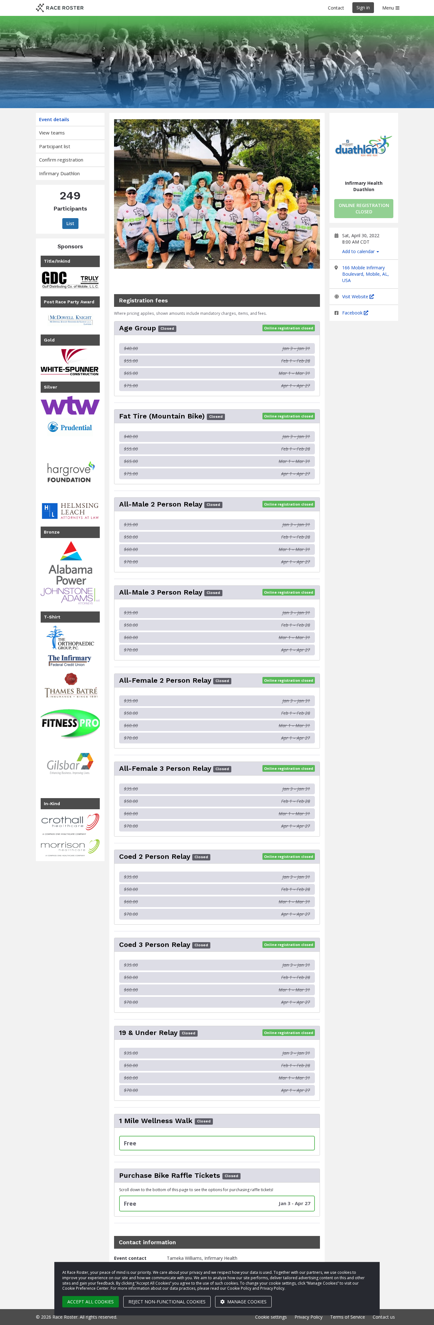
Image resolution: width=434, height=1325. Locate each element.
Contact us (384, 1317)
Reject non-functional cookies (167, 1302)
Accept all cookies (90, 1302)
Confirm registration (61, 159)
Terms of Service (347, 1317)
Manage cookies (246, 1302)
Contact (336, 8)
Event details (54, 119)
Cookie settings (271, 1317)
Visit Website (356, 296)
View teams (52, 132)
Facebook (353, 313)
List (70, 223)
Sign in (363, 7)
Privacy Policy (308, 1317)
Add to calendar (359, 251)
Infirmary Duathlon (59, 173)
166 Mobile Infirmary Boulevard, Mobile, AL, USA (365, 274)
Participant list (54, 146)
